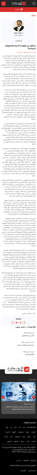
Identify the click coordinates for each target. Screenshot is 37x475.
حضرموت (21, 431)
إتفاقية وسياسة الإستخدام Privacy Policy (23, 465)
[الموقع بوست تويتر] (33, 455)
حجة (11, 436)
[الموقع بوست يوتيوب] (31, 455)
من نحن (19, 460)
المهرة (14, 431)
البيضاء (33, 431)
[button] (33, 397)
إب (11, 427)
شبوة (27, 431)
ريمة (23, 436)
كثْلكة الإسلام (29, 354)
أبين (7, 427)
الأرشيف (25, 460)
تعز (19, 427)
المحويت (17, 436)
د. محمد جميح (21, 327)
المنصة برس (32, 470)
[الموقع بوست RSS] (27, 455)
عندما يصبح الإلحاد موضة (26, 345)
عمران (22, 441)
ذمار (34, 436)
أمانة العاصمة (31, 427)
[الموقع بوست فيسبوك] (35, 455)
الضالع (16, 441)
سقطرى (9, 441)
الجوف (34, 441)
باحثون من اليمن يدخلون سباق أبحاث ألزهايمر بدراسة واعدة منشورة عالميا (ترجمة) (20, 407)
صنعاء (29, 436)
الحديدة (8, 431)
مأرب (27, 441)
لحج (15, 427)
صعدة (6, 436)
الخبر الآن (23, 470)
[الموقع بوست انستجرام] (29, 455)
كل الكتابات (18, 40)
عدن (24, 427)
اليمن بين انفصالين (28, 335)
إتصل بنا (33, 460)
